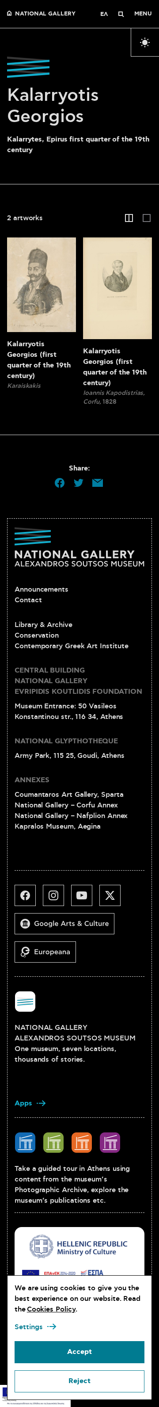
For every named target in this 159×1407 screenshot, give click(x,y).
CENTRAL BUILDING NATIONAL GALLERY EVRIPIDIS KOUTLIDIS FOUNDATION (78, 681)
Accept (79, 1352)
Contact (28, 600)
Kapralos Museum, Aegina (58, 826)
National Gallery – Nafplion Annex (71, 815)
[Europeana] (49, 955)
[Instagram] (57, 899)
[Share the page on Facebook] (60, 483)
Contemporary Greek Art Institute (71, 646)
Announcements (41, 589)
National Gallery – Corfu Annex (66, 805)
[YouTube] (85, 899)
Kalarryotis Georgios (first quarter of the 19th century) (38, 360)
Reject (79, 1381)
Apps (23, 1103)
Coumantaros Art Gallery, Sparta (69, 794)
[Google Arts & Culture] (68, 927)
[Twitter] (113, 899)
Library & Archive (43, 624)
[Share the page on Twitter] (79, 483)
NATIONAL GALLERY (45, 14)
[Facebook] (29, 899)
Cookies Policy (51, 1309)
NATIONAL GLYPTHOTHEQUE (66, 741)
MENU (143, 14)
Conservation (37, 635)
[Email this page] (98, 483)
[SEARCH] (121, 14)
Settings (29, 1327)
